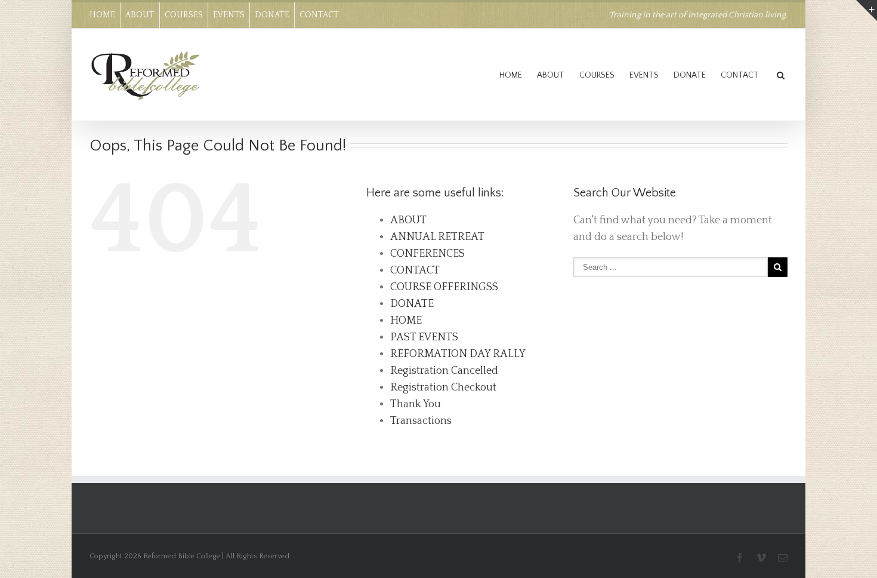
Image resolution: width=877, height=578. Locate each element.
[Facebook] (740, 557)
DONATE (272, 15)
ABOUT (140, 15)
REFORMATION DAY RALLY (458, 354)
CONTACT (319, 15)
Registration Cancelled (444, 371)
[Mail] (783, 557)
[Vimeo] (761, 557)
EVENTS (229, 15)
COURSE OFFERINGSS (444, 287)
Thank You (415, 404)
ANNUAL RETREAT (437, 237)
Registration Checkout (443, 387)
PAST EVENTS (424, 337)
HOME (102, 15)
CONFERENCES (427, 254)
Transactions (421, 421)
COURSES (184, 15)
